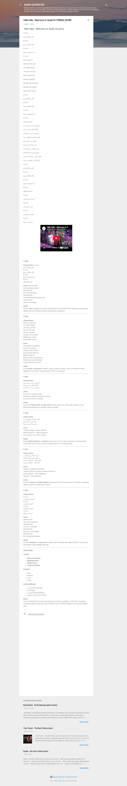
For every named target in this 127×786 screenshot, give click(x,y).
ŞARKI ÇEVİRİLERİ (34, 4)
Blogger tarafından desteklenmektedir (64, 777)
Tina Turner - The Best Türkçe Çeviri (38, 728)
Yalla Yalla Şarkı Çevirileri (36, 614)
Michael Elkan (61, 780)
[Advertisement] (101, 45)
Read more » (84, 722)
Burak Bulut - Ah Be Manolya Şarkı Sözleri (40, 705)
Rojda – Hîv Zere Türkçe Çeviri (36, 751)
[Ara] (106, 5)
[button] (88, 20)
